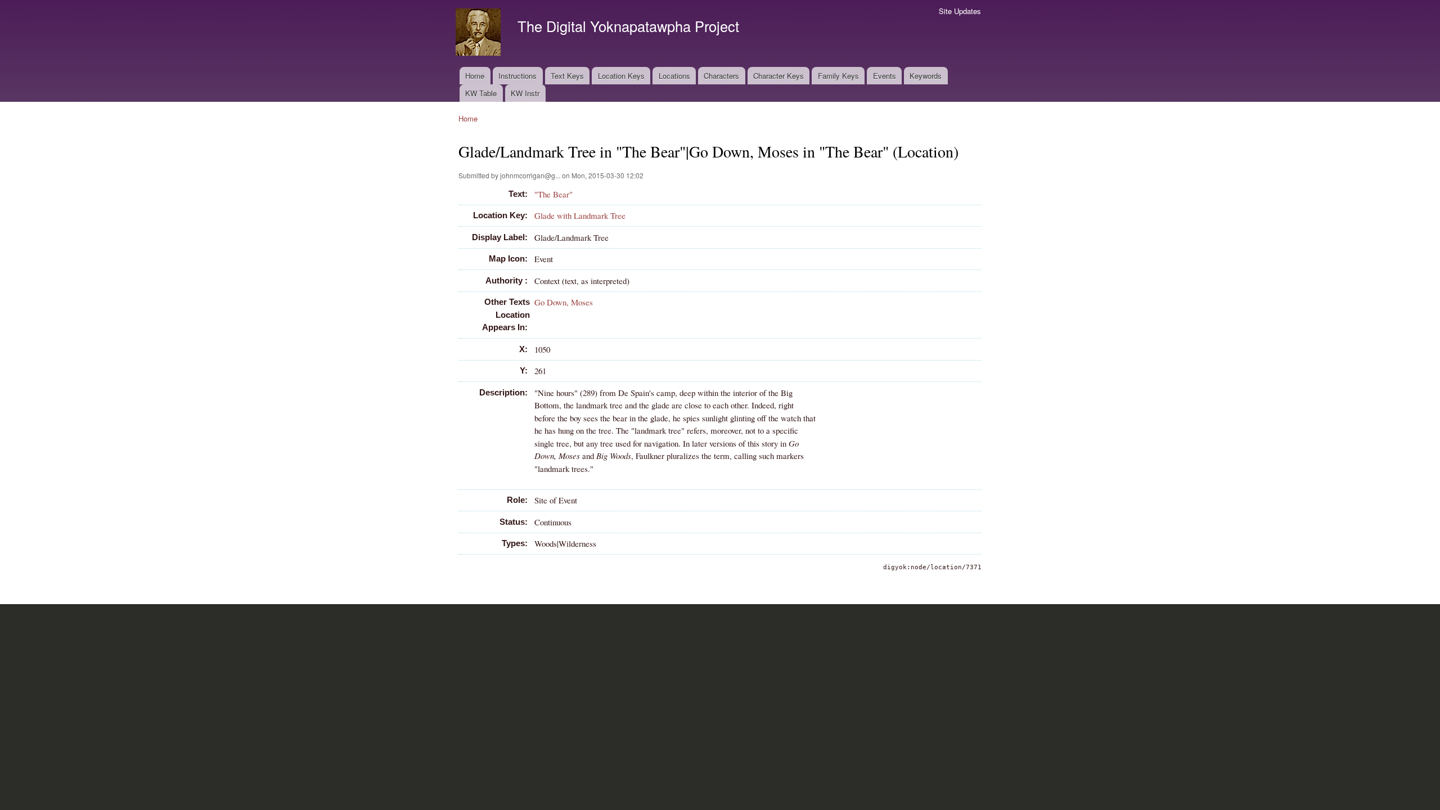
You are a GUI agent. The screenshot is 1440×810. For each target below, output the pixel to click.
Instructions (517, 75)
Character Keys (778, 75)
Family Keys (838, 75)
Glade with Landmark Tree (580, 215)
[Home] (479, 33)
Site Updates (960, 11)
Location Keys (621, 75)
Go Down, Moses (563, 302)
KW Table (481, 93)
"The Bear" (553, 194)
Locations (674, 75)
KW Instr (525, 93)
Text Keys (567, 75)
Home (474, 75)
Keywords (926, 75)
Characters (721, 75)
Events (884, 75)
